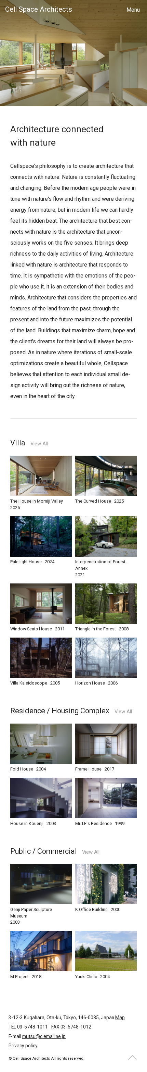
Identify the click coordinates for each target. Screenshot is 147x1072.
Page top (132, 1057)
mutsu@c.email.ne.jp (44, 1036)
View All (39, 443)
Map (120, 1017)
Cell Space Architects (38, 9)
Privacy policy (23, 1045)
